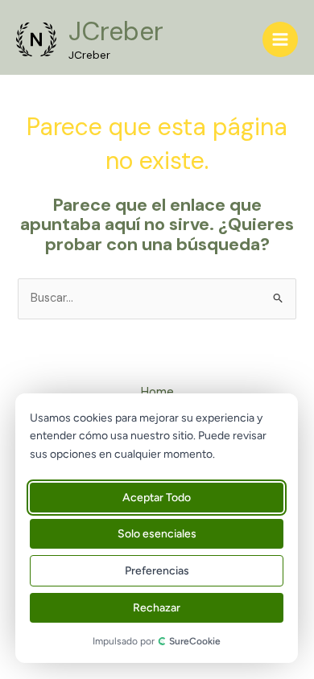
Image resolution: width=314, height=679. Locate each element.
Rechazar (156, 608)
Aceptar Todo (156, 497)
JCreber (115, 31)
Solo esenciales (157, 534)
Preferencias (157, 571)
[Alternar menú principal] (280, 39)
